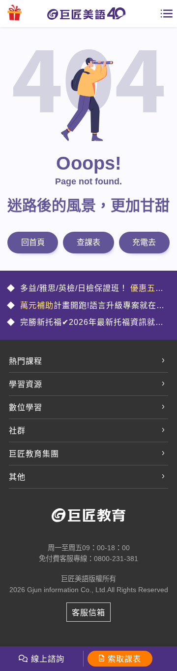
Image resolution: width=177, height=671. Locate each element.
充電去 (144, 242)
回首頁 (33, 242)
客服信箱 (88, 612)
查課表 (88, 242)
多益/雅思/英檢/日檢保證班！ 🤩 (85, 288)
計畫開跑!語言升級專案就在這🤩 (86, 306)
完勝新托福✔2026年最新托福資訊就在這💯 (85, 323)
